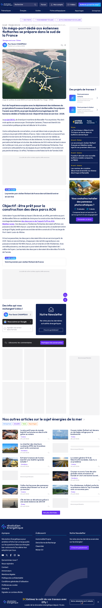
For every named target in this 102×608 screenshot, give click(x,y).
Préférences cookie (9, 585)
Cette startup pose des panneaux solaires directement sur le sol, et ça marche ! (34, 487)
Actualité (17, 424)
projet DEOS (9, 120)
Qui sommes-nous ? (10, 560)
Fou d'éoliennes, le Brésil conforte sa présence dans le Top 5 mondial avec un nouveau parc (85, 487)
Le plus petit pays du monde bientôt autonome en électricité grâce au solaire (33, 432)
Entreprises (96, 11)
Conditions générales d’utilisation (15, 581)
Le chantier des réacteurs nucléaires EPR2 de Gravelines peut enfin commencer (32, 446)
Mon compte (58, 5)
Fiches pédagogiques (57, 11)
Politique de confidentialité (12, 578)
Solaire (23, 437)
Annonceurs (6, 571)
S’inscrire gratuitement (79, 548)
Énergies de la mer (14, 25)
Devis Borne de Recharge (46, 543)
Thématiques (6, 11)
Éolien (19, 40)
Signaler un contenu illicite (12, 592)
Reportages (79, 11)
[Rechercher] (35, 5)
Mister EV (39, 550)
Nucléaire (24, 450)
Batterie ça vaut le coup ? (89, 5)
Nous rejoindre (8, 564)
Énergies (23, 11)
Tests (24, 424)
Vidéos (72, 5)
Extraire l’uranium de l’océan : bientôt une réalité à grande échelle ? (32, 460)
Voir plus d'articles (50, 513)
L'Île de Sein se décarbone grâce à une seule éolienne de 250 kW (34, 501)
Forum (43, 5)
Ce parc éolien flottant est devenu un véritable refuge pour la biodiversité (85, 432)
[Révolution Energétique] (6, 4)
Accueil (4, 25)
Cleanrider (40, 546)
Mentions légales (8, 574)
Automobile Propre (43, 539)
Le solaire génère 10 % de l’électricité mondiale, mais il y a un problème (84, 460)
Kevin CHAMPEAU (18, 44)
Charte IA (5, 589)
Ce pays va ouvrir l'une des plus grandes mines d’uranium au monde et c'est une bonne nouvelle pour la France (85, 474)
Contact (5, 567)
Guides (38, 11)
